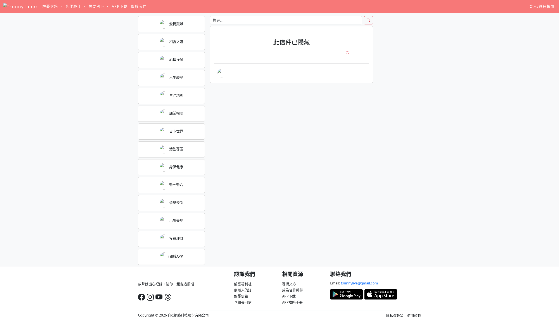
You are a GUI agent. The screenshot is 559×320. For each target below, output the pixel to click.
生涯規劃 (175, 95)
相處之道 (175, 41)
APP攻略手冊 (292, 302)
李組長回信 (243, 302)
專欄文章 (289, 284)
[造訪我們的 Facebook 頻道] (141, 297)
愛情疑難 (175, 23)
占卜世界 (175, 131)
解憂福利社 (243, 284)
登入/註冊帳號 (542, 6)
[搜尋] (368, 20)
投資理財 (175, 238)
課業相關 (175, 113)
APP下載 (120, 6)
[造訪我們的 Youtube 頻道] (158, 297)
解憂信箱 (241, 296)
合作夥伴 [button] (74, 6)
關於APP (176, 256)
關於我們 (139, 6)
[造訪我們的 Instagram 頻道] (150, 297)
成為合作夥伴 (292, 290)
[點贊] (347, 53)
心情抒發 (175, 59)
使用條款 (414, 315)
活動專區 (175, 149)
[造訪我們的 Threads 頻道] (167, 297)
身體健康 (175, 166)
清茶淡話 (175, 202)
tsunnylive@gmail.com (359, 283)
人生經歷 (175, 77)
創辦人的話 (243, 290)
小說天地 (175, 220)
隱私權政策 (395, 315)
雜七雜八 (175, 184)
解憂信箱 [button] (50, 6)
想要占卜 (97, 6)
